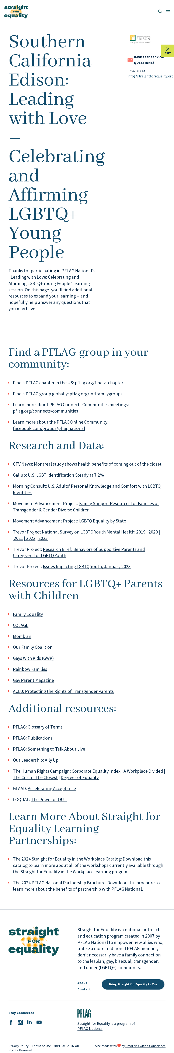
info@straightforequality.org (147, 76)
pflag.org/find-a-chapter (99, 383)
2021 (18, 538)
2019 (140, 532)
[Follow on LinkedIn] (29, 1022)
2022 (30, 538)
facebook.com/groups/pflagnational (49, 428)
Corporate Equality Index (96, 771)
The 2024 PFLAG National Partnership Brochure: (60, 883)
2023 (43, 538)
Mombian (22, 636)
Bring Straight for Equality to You (133, 984)
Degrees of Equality (80, 777)
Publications (40, 738)
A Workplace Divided (143, 771)
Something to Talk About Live (56, 749)
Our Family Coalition (33, 647)
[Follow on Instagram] (20, 1022)
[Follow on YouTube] (39, 1022)
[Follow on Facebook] (11, 1022)
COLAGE (20, 625)
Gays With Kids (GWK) (33, 658)
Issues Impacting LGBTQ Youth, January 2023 (87, 566)
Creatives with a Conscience (145, 1046)
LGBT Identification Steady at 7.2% (70, 475)
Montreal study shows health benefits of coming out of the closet (97, 464)
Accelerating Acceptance (52, 788)
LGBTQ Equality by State (102, 521)
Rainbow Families (30, 669)
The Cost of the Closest (35, 777)
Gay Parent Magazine (33, 680)
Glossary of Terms (45, 727)
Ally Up (51, 760)
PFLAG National (89, 1028)
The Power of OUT (49, 799)
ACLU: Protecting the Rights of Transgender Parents (63, 691)
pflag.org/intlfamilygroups (96, 394)
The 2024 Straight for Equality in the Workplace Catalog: (67, 859)
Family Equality (28, 614)
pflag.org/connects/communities (45, 411)
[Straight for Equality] (16, 11)
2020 (153, 532)
